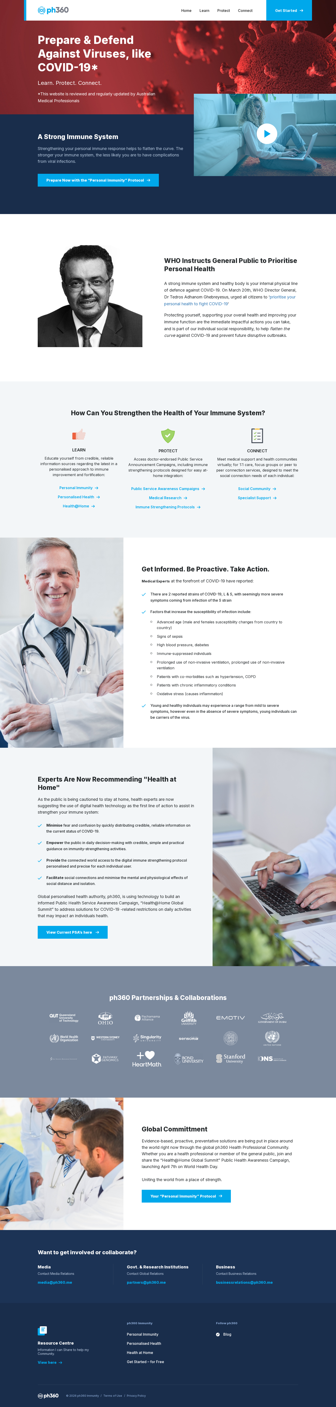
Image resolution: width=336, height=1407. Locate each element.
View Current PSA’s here (69, 932)
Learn (204, 10)
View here (47, 1362)
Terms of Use (112, 1395)
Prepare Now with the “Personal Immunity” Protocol (95, 180)
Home (186, 10)
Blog (227, 1334)
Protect (223, 10)
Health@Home (76, 506)
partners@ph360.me (146, 1282)
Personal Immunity (76, 487)
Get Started (286, 10)
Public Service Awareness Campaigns (165, 488)
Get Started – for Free (145, 1361)
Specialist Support (254, 498)
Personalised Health (76, 497)
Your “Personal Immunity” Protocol (183, 1196)
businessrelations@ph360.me (244, 1282)
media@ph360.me (55, 1282)
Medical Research (165, 498)
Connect (245, 10)
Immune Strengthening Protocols (165, 507)
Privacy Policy (136, 1395)
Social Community (254, 488)
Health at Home (140, 1352)
